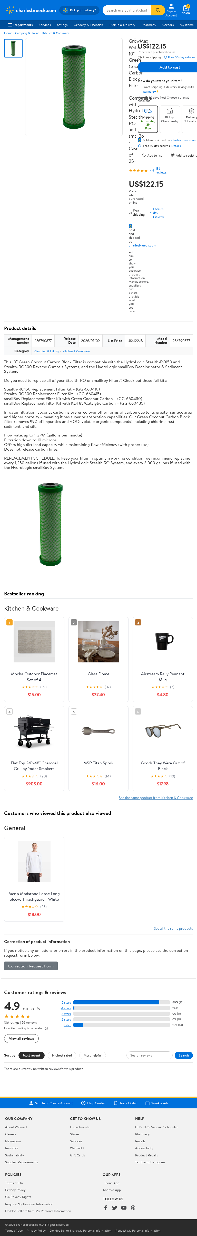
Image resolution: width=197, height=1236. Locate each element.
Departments (23, 24)
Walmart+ (77, 1148)
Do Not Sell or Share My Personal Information (38, 1211)
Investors (11, 1148)
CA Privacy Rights (18, 1196)
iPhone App (111, 1183)
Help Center (96, 1103)
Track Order (128, 1103)
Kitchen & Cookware (56, 33)
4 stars (66, 1008)
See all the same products (173, 928)
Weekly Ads (159, 1103)
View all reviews (21, 1038)
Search (184, 1055)
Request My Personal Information (29, 1204)
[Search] (158, 10)
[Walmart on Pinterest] (133, 1208)
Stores (74, 1134)
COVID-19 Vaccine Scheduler (156, 1127)
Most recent (31, 1055)
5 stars (66, 1002)
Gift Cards (77, 1155)
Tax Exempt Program (150, 1162)
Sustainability (14, 1155)
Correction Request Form (31, 966)
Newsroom (13, 1141)
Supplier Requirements (21, 1162)
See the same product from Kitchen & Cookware (156, 797)
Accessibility (144, 1148)
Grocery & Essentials (88, 24)
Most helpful (93, 1055)
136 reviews (161, 170)
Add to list (154, 155)
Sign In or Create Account (54, 1103)
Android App (112, 1189)
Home (8, 33)
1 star (67, 1025)
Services (45, 24)
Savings (62, 24)
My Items (186, 24)
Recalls (140, 1141)
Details (176, 146)
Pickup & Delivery (122, 24)
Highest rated (62, 1055)
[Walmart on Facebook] (105, 1208)
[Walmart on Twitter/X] (114, 1208)
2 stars (66, 1019)
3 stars (66, 1014)
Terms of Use (14, 1183)
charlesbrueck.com (142, 245)
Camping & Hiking (27, 33)
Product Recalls (146, 1155)
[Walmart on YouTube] (124, 1208)
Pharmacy (149, 24)
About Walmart (16, 1127)
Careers (168, 24)
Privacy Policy (15, 1189)
